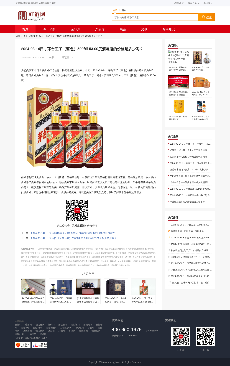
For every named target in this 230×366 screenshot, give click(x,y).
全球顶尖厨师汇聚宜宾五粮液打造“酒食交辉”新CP (178, 94)
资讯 (144, 29)
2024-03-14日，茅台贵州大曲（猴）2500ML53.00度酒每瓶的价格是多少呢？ (74, 238)
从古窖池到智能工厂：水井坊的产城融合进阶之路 (193, 250)
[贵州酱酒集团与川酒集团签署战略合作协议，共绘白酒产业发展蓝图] (88, 286)
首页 (25, 29)
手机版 (207, 3)
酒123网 (25, 327)
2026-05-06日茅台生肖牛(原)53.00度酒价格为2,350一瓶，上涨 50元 (178, 71)
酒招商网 (87, 324)
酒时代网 (96, 330)
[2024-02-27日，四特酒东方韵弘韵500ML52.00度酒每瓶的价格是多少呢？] (201, 57)
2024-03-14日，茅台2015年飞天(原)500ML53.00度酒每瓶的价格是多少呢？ (73, 233)
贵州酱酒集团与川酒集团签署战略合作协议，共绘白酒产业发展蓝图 (88, 302)
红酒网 (72, 330)
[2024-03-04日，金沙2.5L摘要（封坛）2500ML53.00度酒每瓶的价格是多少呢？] (116, 290)
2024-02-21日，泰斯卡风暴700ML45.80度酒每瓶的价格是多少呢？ (201, 120)
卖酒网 (90, 327)
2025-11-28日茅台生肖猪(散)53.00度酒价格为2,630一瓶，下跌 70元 (33, 302)
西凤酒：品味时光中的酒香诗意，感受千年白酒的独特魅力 (198, 282)
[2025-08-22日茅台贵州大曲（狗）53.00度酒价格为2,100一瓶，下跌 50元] (201, 81)
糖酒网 (28, 324)
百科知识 (168, 29)
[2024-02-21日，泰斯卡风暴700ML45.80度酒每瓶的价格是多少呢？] (201, 106)
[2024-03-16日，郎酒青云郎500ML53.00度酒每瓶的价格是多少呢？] (61, 290)
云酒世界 (31, 333)
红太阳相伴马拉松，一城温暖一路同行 (188, 156)
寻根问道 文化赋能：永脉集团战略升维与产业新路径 (195, 243)
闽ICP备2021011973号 (36, 337)
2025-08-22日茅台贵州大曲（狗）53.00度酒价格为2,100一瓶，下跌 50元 (201, 95)
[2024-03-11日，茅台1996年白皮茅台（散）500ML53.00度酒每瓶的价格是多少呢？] (143, 290)
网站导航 (192, 3)
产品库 (100, 29)
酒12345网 (51, 327)
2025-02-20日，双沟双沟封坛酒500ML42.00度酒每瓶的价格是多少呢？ (178, 120)
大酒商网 (83, 330)
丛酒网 (61, 330)
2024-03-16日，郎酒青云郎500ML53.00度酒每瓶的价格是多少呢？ (61, 302)
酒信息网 (40, 324)
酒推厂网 (19, 333)
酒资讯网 (75, 324)
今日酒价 (49, 29)
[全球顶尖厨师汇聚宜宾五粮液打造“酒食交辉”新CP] (178, 81)
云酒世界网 (65, 327)
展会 (123, 29)
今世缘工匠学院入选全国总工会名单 (187, 201)
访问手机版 (178, 3)
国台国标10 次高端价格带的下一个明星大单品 (192, 256)
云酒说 (18, 324)
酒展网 (51, 330)
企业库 (75, 29)
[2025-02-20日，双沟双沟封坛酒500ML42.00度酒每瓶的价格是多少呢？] (178, 106)
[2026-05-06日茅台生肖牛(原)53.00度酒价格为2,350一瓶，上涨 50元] (178, 57)
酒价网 (51, 324)
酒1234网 (37, 327)
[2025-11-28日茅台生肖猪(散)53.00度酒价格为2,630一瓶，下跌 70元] (33, 294)
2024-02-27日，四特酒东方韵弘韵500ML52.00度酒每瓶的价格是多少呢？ (201, 71)
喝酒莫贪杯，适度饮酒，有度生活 (186, 231)
